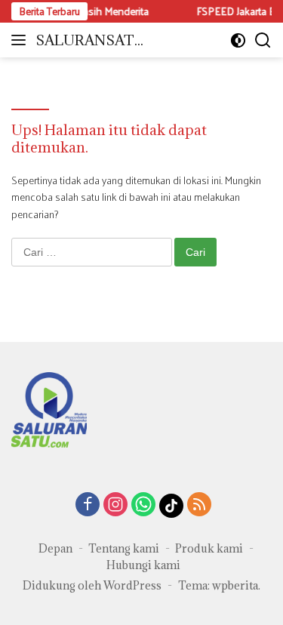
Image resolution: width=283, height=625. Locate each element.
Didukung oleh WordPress (92, 585)
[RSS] (199, 505)
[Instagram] (115, 505)
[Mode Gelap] (238, 40)
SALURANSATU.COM (92, 41)
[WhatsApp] (143, 505)
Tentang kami (123, 548)
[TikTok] (171, 506)
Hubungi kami (143, 565)
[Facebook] (87, 505)
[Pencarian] (263, 40)
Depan (55, 548)
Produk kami (209, 548)
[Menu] (21, 40)
